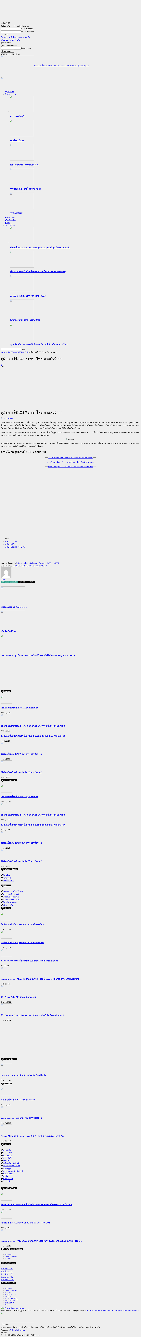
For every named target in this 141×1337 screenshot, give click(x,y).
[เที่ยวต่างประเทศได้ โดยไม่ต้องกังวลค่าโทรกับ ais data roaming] (22, 267)
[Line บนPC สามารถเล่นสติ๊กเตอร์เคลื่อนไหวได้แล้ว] (6, 1071)
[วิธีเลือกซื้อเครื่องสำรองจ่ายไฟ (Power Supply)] (6, 767)
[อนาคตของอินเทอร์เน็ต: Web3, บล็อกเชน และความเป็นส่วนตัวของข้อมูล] (6, 721)
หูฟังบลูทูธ (7, 1168)
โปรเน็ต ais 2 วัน (7, 1271)
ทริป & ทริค (11, 94)
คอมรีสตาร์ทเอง (17, 140)
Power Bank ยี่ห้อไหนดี (11, 900)
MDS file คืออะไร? (18, 116)
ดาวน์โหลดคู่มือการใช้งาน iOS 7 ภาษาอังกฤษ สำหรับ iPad (70, 467)
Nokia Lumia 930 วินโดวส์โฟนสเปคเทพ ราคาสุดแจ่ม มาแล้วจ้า (29, 961)
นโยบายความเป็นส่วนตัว (10, 40)
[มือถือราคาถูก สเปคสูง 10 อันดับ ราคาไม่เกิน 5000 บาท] (6, 1218)
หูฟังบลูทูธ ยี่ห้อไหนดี (11, 894)
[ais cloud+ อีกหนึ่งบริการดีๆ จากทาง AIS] (22, 291)
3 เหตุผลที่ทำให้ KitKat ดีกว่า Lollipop (18, 1100)
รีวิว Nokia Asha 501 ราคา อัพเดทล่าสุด (18, 997)
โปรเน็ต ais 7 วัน (7, 1277)
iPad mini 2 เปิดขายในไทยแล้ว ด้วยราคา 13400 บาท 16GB (37, 563)
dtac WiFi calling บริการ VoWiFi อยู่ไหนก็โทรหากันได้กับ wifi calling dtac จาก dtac (38, 655)
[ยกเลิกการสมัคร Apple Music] (13, 602)
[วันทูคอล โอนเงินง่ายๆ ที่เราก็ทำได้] (22, 315)
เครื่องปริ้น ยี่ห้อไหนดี (11, 897)
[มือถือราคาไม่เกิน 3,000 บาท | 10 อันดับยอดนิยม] (6, 938)
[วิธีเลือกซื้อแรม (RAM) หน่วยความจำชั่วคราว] (6, 749)
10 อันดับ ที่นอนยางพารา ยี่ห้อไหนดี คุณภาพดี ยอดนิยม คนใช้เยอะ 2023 (33, 736)
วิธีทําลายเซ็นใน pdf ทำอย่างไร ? (24, 165)
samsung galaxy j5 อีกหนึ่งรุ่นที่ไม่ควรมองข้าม (21, 1118)
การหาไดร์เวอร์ (16, 213)
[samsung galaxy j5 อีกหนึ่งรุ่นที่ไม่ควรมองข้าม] (6, 1113)
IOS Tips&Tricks (23, 352)
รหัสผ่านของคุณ (27, 31)
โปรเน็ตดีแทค (8, 881)
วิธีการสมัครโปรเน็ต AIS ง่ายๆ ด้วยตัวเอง (19, 708)
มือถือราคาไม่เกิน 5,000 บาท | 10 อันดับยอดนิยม (22, 924)
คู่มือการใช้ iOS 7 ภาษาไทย (15, 547)
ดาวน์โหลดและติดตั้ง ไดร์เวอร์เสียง (25, 189)
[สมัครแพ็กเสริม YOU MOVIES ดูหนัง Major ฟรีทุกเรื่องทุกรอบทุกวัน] (22, 243)
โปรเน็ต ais (7, 878)
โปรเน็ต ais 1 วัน (7, 1269)
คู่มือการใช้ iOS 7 (12, 544)
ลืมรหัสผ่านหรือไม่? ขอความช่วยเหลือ (15, 37)
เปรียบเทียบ (11, 220)
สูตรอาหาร (7, 1153)
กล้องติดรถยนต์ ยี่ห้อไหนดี (13, 891)
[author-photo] (6, 577)
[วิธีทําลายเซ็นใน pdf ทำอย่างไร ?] (22, 160)
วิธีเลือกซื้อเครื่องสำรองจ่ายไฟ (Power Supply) (21, 772)
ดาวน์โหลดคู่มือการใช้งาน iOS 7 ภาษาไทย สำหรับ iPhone (70, 458)
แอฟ (8, 223)
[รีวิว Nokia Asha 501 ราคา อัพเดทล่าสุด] (6, 992)
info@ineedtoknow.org (17, 1330)
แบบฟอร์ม (7, 1150)
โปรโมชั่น (11, 225)
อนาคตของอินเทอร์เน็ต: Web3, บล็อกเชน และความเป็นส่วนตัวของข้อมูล (33, 726)
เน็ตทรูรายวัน (8, 905)
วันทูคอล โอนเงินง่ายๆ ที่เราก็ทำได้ (25, 320)
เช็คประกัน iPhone (9, 631)
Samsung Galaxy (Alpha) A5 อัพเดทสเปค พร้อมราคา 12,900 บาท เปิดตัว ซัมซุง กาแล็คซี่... (41, 1241)
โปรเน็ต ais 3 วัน (7, 1274)
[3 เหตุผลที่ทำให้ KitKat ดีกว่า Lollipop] (6, 1095)
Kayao (3, 579)
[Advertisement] (41, 72)
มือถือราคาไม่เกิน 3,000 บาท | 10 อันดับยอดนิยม (22, 942)
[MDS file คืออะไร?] (22, 112)
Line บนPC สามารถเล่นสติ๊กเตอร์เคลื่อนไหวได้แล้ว (23, 1075)
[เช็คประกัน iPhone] (13, 626)
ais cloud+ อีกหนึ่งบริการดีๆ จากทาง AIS (28, 296)
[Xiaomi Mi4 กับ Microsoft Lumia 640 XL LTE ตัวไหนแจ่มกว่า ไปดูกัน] (6, 1131)
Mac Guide (11, 218)
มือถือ (5, 1176)
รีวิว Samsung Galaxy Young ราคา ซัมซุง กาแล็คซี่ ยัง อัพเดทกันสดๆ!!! (32, 1015)
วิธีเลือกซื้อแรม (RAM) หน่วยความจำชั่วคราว (21, 754)
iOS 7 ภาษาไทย (11, 541)
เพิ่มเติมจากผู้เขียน (26, 582)
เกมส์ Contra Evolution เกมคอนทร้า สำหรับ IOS (29, 566)
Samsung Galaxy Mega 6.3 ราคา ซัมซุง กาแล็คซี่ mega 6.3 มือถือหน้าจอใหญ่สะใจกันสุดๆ (40, 979)
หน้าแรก (10, 92)
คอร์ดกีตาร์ (7, 1156)
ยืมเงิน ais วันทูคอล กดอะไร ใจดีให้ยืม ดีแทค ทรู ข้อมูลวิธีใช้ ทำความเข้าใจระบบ (36, 1204)
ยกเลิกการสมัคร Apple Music (14, 607)
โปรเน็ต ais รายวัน (10, 902)
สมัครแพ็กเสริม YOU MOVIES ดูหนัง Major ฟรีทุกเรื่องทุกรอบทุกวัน (40, 247)
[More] (53, 370)
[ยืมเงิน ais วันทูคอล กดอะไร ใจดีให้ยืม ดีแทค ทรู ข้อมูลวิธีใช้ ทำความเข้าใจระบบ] (6, 1200)
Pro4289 (6, 1161)
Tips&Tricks (12, 352)
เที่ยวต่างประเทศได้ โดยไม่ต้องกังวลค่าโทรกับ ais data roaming (38, 271)
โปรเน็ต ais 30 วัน (7, 1280)
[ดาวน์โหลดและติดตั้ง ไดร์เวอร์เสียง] (22, 184)
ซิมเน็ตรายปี (8, 1179)
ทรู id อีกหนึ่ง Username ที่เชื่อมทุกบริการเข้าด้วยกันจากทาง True (38, 344)
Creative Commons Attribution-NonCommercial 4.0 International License (112, 1310)
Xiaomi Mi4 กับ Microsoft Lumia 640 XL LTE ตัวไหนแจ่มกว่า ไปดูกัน (32, 1136)
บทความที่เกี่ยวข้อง (9, 582)
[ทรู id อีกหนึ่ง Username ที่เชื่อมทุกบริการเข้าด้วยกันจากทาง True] (22, 339)
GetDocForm (8, 1174)
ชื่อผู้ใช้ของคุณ (27, 29)
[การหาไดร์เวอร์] (22, 208)
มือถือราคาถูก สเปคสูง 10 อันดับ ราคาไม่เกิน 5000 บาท (25, 1223)
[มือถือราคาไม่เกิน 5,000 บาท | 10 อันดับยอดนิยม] (6, 920)
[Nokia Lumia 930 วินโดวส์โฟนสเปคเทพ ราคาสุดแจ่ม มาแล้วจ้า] (6, 956)
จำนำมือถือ (7, 1158)
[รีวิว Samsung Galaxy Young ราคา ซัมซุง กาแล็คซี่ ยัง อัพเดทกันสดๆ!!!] (6, 1010)
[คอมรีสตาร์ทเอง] (22, 136)
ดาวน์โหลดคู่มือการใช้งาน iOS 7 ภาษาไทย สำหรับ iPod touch (70, 462)
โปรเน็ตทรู (7, 875)
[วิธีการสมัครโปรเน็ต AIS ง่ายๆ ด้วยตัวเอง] (6, 703)
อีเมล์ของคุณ (26, 48)
